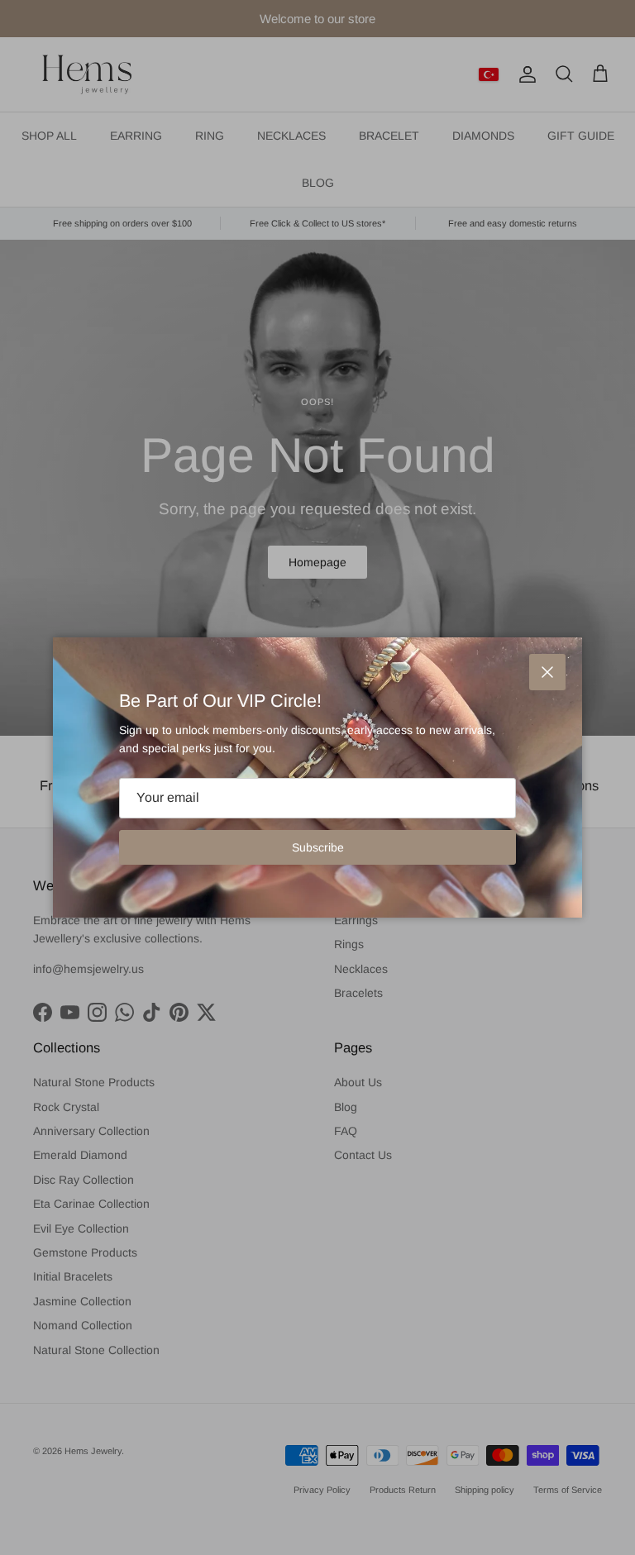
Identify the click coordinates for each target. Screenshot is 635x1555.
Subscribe (318, 847)
